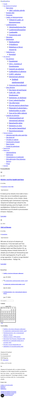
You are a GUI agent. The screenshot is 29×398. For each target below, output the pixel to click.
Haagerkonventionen (16, 131)
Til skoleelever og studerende (15, 157)
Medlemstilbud (14, 42)
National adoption (8, 133)
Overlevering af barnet (13, 142)
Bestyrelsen (9, 8)
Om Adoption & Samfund (10, 6)
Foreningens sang (15, 35)
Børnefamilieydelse (15, 123)
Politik (12, 186)
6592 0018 (5, 360)
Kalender (5, 165)
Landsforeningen (11, 24)
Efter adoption (10, 87)
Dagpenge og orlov (15, 126)
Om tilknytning (14, 103)
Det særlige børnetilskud (17, 128)
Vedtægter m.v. (10, 52)
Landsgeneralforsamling (17, 30)
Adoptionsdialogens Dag (17, 27)
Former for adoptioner (12, 146)
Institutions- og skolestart (17, 98)
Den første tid (10, 137)
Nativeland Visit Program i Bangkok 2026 (14, 338)
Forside (5, 4)
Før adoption (10, 59)
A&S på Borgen (6, 227)
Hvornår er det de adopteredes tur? (12, 344)
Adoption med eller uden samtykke (16, 135)
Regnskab (12, 54)
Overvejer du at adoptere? (18, 85)
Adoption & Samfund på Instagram (8, 392)
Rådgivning (6, 150)
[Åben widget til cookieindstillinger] (2, 395)
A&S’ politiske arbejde (17, 10)
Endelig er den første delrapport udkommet (13, 273)
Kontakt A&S (10, 13)
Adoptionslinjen (11, 152)
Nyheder (9, 186)
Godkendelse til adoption (17, 71)
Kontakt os (3, 386)
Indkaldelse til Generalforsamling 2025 (13, 346)
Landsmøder (13, 32)
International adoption (16, 76)
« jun (2, 323)
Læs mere (3, 216)
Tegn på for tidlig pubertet (18, 113)
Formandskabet (4, 186)
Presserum (9, 15)
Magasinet (9, 37)
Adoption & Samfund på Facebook (8, 391)
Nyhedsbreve (13, 44)
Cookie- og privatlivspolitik (7, 385)
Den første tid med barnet (17, 90)
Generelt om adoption (16, 69)
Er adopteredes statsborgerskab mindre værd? (14, 284)
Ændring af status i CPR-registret (11, 336)
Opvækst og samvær (12, 139)
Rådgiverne (9, 154)
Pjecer (8, 163)
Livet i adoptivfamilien (17, 100)
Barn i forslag (10, 144)
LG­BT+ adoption (15, 74)
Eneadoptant (13, 61)
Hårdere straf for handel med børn (12, 179)
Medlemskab (10, 39)
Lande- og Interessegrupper (14, 17)
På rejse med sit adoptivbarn (18, 105)
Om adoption (6, 56)
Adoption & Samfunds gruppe (7, 394)
